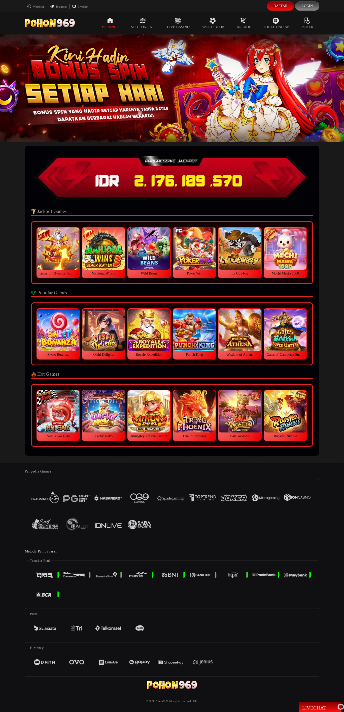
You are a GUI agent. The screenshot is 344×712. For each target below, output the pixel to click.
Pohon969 (161, 700)
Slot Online (143, 27)
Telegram (61, 6)
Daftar (280, 6)
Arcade (244, 27)
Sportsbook (213, 27)
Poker (308, 27)
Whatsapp (38, 6)
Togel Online (276, 27)
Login (307, 6)
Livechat (82, 6)
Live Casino (178, 27)
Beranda (110, 27)
